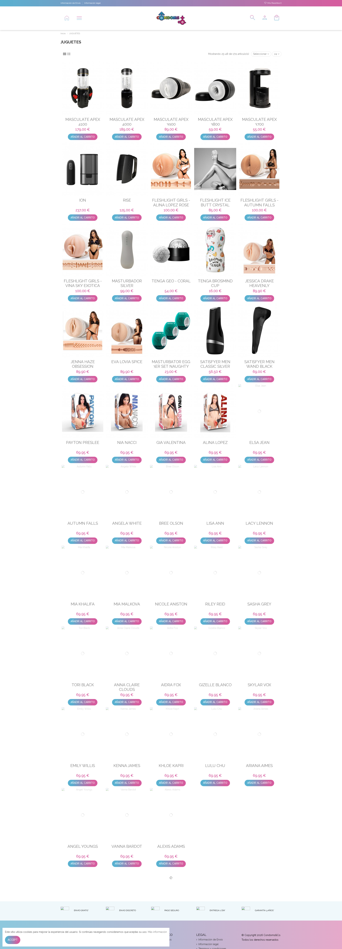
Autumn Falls (83, 523)
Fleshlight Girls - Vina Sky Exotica (83, 283)
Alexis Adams (171, 846)
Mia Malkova (127, 604)
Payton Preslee (82, 442)
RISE (127, 200)
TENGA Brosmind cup (215, 283)
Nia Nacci (126, 442)
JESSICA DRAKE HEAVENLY (259, 283)
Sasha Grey (259, 604)
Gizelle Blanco (215, 684)
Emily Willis (82, 765)
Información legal (92, 3)
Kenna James (126, 765)
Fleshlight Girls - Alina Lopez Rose (171, 202)
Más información (157, 931)
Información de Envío (71, 3)
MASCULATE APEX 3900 (171, 121)
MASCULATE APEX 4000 (127, 121)
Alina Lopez (215, 442)
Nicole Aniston (171, 604)
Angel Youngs (83, 846)
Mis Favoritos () (274, 3)
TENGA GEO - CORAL (171, 281)
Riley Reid (215, 604)
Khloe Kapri (171, 765)
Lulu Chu (215, 765)
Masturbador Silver (127, 283)
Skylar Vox (259, 684)
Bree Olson (171, 523)
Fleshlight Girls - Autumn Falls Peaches (259, 205)
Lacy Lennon (259, 523)
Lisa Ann (215, 523)
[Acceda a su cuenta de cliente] (263, 18)
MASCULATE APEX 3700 (259, 121)
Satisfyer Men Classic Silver (215, 364)
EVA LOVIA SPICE (126, 361)
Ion (82, 200)
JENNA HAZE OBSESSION (83, 364)
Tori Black (83, 684)
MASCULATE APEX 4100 (82, 121)
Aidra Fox (171, 684)
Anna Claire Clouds (127, 687)
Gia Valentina (171, 442)
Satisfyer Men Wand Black (259, 364)
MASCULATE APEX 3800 (215, 121)
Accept (13, 939)
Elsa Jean (259, 442)
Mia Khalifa (83, 604)
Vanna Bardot (127, 846)
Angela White (127, 523)
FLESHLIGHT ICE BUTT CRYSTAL (215, 202)
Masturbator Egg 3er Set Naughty (171, 364)
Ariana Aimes (259, 765)
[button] (79, 18)
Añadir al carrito (83, 136)
